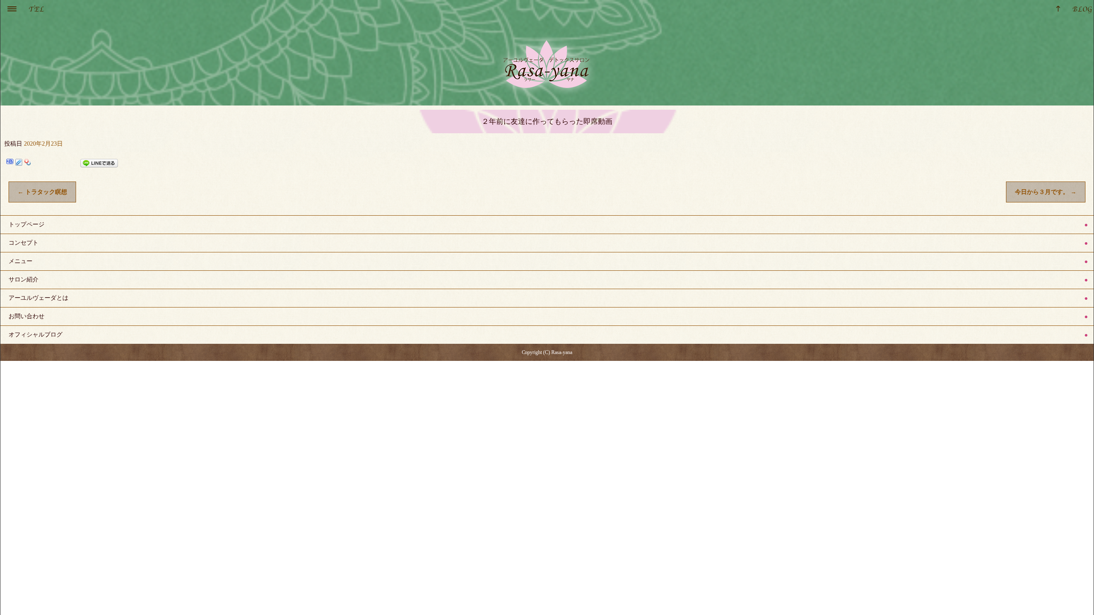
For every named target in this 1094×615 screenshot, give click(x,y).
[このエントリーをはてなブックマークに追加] (9, 163)
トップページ (26, 224)
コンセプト (23, 243)
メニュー (20, 261)
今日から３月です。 (1045, 192)
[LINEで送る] (99, 163)
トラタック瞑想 (42, 192)
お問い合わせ (26, 316)
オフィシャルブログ (35, 334)
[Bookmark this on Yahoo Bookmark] (27, 163)
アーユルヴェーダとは (38, 298)
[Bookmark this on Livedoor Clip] (18, 163)
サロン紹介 (23, 279)
